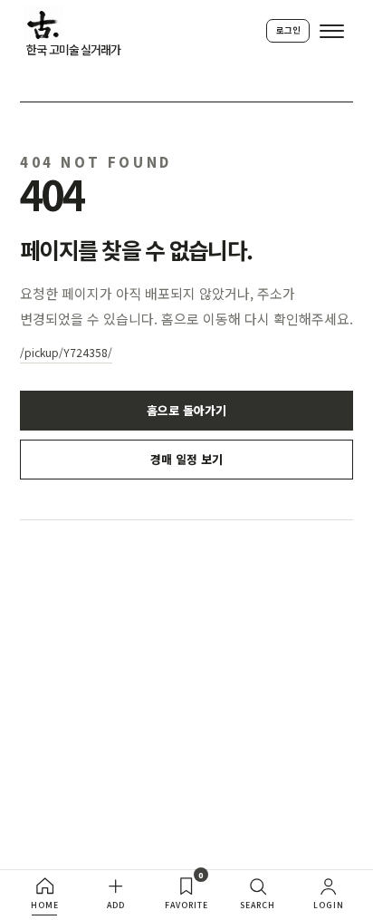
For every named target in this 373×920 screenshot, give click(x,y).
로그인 (288, 30)
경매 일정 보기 (186, 459)
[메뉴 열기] (331, 31)
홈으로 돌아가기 (186, 410)
